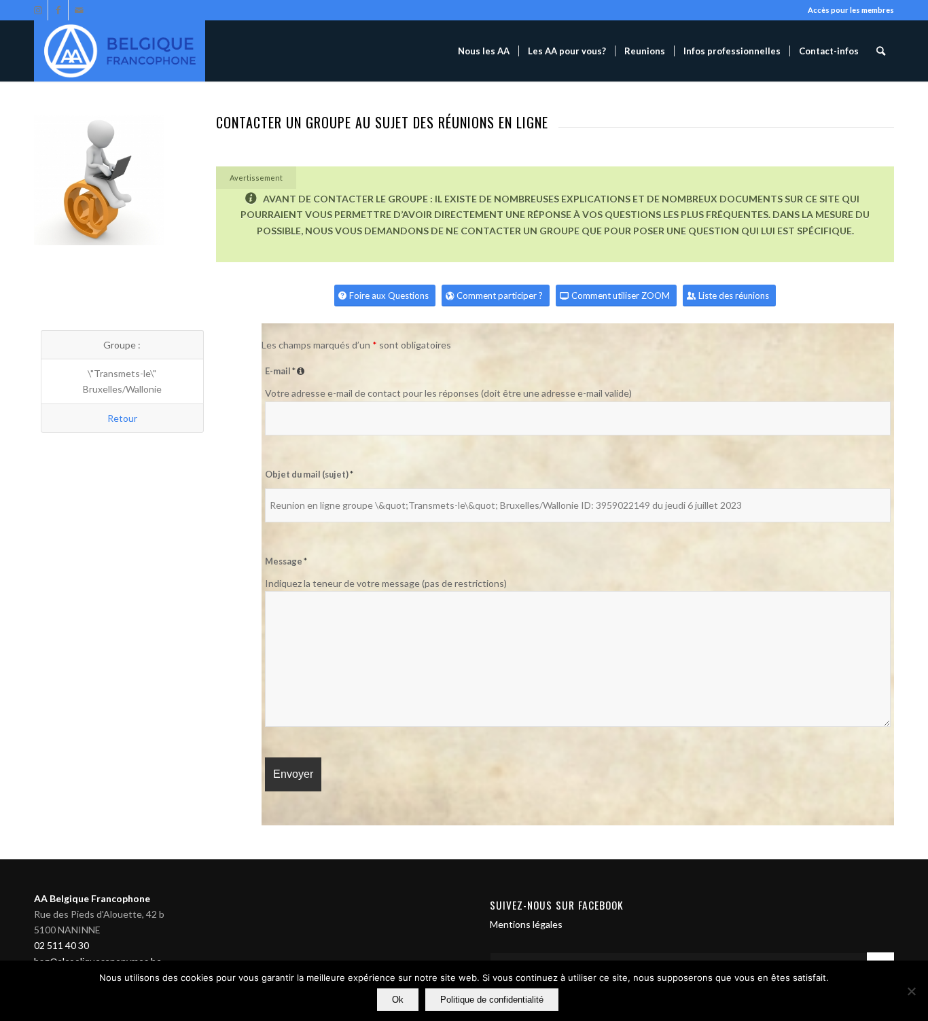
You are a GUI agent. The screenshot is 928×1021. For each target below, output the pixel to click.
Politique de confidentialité (491, 1000)
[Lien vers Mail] (79, 10)
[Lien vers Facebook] (58, 10)
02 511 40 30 (61, 945)
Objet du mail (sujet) (309, 474)
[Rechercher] (881, 51)
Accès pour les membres (851, 9)
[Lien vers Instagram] (38, 10)
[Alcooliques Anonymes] (119, 51)
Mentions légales (526, 924)
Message (286, 561)
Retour (122, 418)
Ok (398, 1000)
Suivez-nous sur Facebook (557, 904)
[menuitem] (483, 51)
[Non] (911, 991)
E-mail (286, 370)
